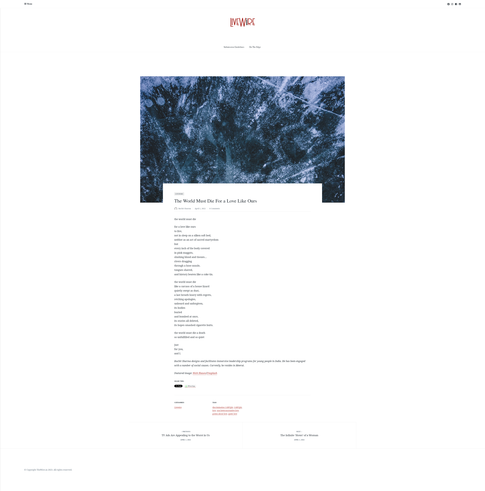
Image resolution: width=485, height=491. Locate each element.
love (214, 410)
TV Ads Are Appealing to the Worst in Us (186, 435)
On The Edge (255, 46)
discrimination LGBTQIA (222, 407)
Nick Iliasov (199, 373)
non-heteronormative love (228, 410)
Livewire (179, 194)
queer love (232, 414)
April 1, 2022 (200, 208)
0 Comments (214, 208)
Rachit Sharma (184, 208)
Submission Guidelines (234, 46)
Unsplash (212, 373)
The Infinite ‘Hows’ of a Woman (299, 435)
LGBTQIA (238, 407)
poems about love (219, 414)
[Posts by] (176, 208)
